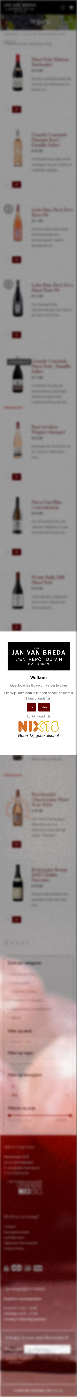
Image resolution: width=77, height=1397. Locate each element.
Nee (44, 707)
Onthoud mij (40, 716)
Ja (31, 707)
